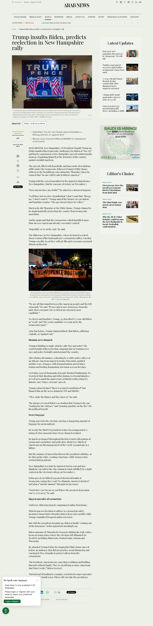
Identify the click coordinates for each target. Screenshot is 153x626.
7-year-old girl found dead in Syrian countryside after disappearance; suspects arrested (112, 83)
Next (89, 82)
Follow (19, 187)
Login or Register (12, 601)
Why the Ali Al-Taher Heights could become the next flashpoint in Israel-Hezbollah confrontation (113, 222)
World (48, 17)
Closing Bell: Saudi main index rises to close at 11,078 (111, 97)
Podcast (134, 17)
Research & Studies (117, 17)
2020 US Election (43, 599)
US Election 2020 (61, 599)
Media (69, 17)
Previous (15, 82)
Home (14, 29)
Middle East (36, 17)
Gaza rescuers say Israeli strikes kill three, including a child (62, 23)
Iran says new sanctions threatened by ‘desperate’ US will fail (112, 55)
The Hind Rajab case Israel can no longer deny (112, 204)
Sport (101, 17)
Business (58, 17)
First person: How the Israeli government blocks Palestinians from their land (113, 189)
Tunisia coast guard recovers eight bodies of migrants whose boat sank (113, 69)
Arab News (18, 2)
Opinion (91, 17)
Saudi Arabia (20, 17)
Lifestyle (80, 17)
